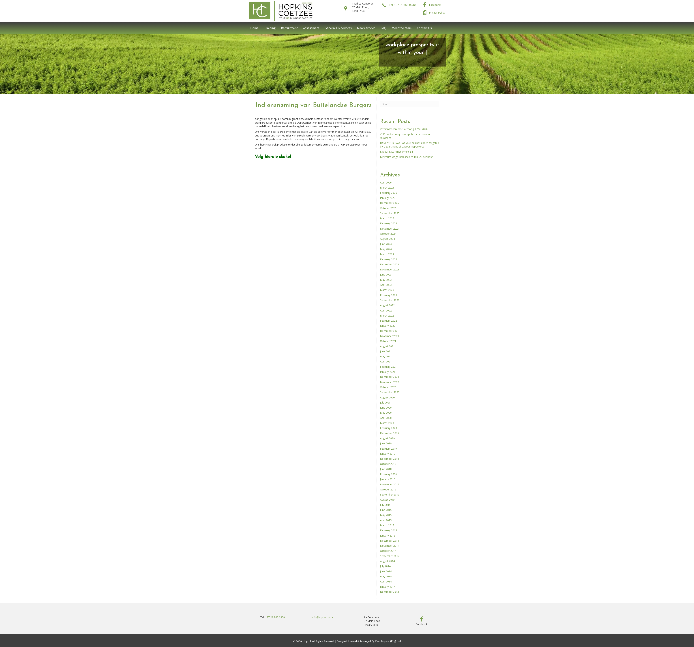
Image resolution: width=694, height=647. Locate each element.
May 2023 (386, 279)
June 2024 (386, 244)
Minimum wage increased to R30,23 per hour (406, 157)
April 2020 (386, 418)
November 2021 (389, 336)
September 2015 (389, 494)
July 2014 (385, 566)
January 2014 (387, 586)
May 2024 (386, 249)
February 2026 (388, 193)
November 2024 (389, 228)
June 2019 (386, 443)
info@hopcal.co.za (322, 617)
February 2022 (388, 320)
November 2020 (389, 382)
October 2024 (388, 233)
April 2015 (386, 520)
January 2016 (387, 479)
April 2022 (386, 310)
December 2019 (389, 433)
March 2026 (387, 187)
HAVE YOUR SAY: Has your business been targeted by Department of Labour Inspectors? (409, 144)
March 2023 (387, 290)
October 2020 (388, 387)
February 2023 (388, 295)
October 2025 (388, 208)
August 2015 (387, 499)
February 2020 (388, 428)
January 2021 (387, 371)
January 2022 (387, 325)
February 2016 (388, 474)
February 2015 (388, 530)
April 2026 (386, 182)
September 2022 (389, 300)
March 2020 (387, 423)
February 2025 (388, 223)
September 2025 (389, 213)
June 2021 (386, 351)
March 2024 (387, 254)
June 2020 (386, 407)
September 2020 (389, 392)
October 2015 (388, 489)
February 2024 (388, 259)
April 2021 (386, 361)
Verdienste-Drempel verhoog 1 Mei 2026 (404, 129)
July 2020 (385, 402)
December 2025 (389, 203)
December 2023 (389, 264)
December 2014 (389, 540)
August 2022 (387, 305)
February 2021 (388, 366)
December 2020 (389, 377)
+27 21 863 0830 (275, 617)
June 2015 (386, 510)
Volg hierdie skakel (273, 157)
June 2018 (386, 469)
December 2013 (389, 591)
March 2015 (387, 525)
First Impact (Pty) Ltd (388, 641)
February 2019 (388, 448)
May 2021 (386, 356)
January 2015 (387, 535)
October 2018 (388, 464)
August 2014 (387, 561)
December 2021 (389, 331)
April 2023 (386, 285)
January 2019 (387, 453)
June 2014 (386, 571)
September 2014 (389, 556)
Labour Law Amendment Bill (396, 151)
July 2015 (385, 505)
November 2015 (389, 484)
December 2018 (389, 458)
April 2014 (386, 581)
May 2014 (386, 576)
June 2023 (386, 274)
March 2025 (387, 218)
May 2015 (386, 515)
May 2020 (386, 412)
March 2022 (387, 315)
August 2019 (387, 438)
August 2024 (387, 238)
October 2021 (388, 341)
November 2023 (389, 269)
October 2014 (388, 550)
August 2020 (387, 397)
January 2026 (387, 198)
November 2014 (389, 545)
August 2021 (387, 346)
